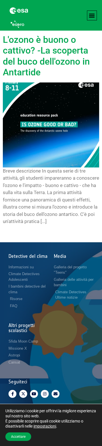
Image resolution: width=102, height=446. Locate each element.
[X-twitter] (23, 394)
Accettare (18, 437)
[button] (92, 15)
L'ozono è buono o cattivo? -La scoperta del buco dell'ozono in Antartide (46, 56)
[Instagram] (45, 394)
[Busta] (56, 394)
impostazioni (44, 426)
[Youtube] (34, 394)
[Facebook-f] (12, 394)
